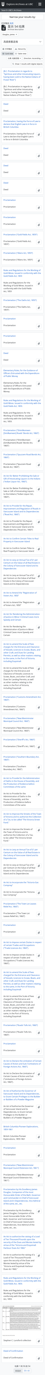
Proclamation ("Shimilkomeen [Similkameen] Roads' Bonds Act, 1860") (21, 431)
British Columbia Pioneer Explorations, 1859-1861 (20, 1128)
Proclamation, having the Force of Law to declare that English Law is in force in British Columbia (21, 124)
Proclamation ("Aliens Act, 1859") (18, 253)
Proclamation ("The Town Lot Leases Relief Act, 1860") (19, 905)
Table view (21, 53)
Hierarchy (21, 49)
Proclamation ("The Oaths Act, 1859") (20, 300)
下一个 (27, 1370)
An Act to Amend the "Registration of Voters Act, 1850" (20, 594)
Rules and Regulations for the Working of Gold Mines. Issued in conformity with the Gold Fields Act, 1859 (22, 273)
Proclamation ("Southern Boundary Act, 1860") (21, 758)
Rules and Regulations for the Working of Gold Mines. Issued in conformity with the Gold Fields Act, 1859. (22, 403)
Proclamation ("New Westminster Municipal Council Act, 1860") (18, 719)
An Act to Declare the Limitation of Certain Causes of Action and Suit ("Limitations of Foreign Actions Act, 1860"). (22, 1064)
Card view (9, 53)
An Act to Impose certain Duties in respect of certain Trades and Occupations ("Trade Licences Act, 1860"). (22, 945)
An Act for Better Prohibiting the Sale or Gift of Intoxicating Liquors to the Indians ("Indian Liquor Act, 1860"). (21, 479)
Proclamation (9, 200)
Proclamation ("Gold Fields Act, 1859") (20, 234)
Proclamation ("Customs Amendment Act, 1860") (22, 698)
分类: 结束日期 (13, 58)
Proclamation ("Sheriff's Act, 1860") (19, 739)
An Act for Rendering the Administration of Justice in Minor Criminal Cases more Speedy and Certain (21, 617)
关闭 (11, 23)
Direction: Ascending (32, 58)
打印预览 (8, 49)
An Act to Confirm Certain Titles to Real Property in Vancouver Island (21, 540)
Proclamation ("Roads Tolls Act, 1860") (20, 1025)
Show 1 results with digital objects (28, 64)
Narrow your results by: (22, 17)
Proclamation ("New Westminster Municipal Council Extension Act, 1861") (21, 1166)
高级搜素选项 (10, 41)
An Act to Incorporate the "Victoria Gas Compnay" (21, 884)
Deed (5, 104)
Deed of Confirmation (13, 1351)
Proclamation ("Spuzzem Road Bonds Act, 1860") (22, 456)
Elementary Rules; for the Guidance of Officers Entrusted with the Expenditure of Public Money (21, 373)
